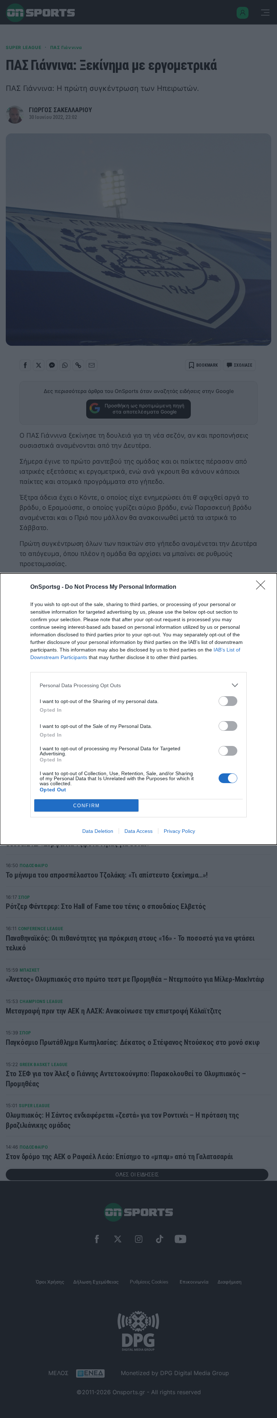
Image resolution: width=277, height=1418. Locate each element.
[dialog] (138, 709)
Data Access (138, 831)
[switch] (228, 701)
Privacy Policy (179, 831)
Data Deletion (97, 831)
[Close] (263, 587)
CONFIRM (86, 805)
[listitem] (138, 685)
